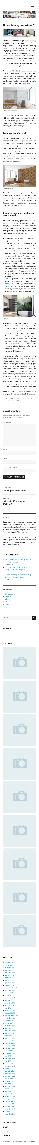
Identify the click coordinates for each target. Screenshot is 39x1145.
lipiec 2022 (9, 965)
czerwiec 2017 (10, 1109)
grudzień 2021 (10, 983)
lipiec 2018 (9, 1079)
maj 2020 (8, 1028)
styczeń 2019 (9, 1063)
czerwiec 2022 (10, 968)
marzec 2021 (9, 1005)
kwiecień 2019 (10, 1058)
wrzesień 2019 (10, 1046)
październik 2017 (11, 1101)
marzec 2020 (9, 1033)
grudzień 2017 (10, 1096)
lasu (12, 286)
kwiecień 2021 (10, 1003)
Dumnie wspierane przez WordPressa (23, 1141)
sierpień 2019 (10, 1048)
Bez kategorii (10, 594)
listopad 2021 (9, 985)
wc (20, 401)
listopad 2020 (10, 1013)
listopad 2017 (9, 1099)
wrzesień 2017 (10, 1104)
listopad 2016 (9, 1111)
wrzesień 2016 (10, 1114)
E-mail (6, 458)
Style (6, 607)
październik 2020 (11, 1015)
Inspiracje (23, 399)
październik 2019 (11, 1043)
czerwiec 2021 (10, 998)
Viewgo (8, 399)
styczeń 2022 (9, 980)
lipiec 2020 (9, 1023)
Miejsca (28, 399)
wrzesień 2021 (10, 990)
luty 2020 (8, 1036)
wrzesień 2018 (10, 1074)
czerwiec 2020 (10, 1026)
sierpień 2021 (10, 993)
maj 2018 (8, 1084)
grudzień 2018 (10, 1066)
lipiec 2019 (9, 1051)
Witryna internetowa (11, 467)
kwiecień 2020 (10, 1031)
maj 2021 (8, 1000)
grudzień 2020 (10, 1010)
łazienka (13, 401)
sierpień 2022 (10, 962)
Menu (33, 6)
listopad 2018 (10, 1068)
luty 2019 (8, 1061)
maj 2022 (8, 970)
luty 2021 (8, 1008)
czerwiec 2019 (10, 1053)
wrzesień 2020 (10, 1018)
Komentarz (7, 422)
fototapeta (7, 401)
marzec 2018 (9, 1089)
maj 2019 (8, 1056)
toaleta (17, 401)
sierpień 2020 (10, 1021)
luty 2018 (8, 1091)
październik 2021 (11, 988)
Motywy (8, 602)
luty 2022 (8, 978)
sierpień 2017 (10, 1106)
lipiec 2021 (9, 995)
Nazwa (6, 449)
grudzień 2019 (10, 1041)
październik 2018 (11, 1071)
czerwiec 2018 (10, 1081)
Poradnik (33, 399)
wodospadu (9, 284)
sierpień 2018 (10, 1076)
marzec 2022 (9, 975)
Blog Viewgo (6, 1141)
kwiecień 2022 (10, 973)
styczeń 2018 (9, 1094)
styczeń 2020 (9, 1038)
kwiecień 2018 (10, 1086)
